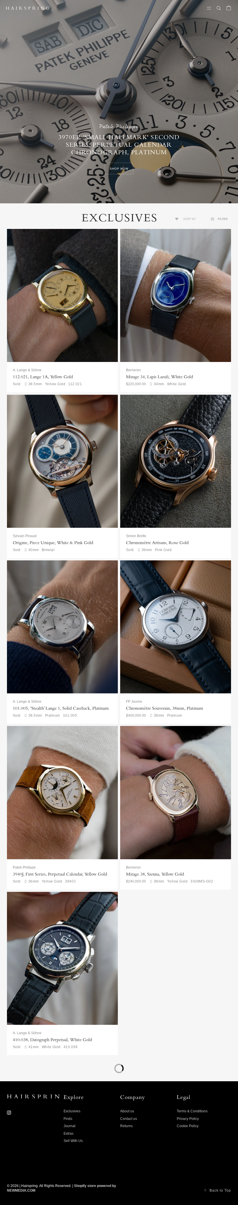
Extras (68, 1134)
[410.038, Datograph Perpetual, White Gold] (62, 958)
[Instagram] (9, 1112)
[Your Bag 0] (228, 8)
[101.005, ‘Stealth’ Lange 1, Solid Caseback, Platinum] (62, 626)
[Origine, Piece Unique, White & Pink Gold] (62, 461)
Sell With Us (73, 1141)
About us (127, 1111)
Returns (126, 1126)
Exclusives (72, 1111)
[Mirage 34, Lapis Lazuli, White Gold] (175, 295)
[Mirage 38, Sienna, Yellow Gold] (175, 792)
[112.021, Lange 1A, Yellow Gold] (62, 295)
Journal (69, 1126)
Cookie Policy (188, 1126)
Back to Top (220, 1190)
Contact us (128, 1119)
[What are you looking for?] (219, 8)
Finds (68, 1119)
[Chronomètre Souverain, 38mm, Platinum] (175, 626)
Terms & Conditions (192, 1111)
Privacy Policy (188, 1119)
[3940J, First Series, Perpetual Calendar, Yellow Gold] (62, 792)
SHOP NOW (119, 168)
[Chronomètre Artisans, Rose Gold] (175, 461)
